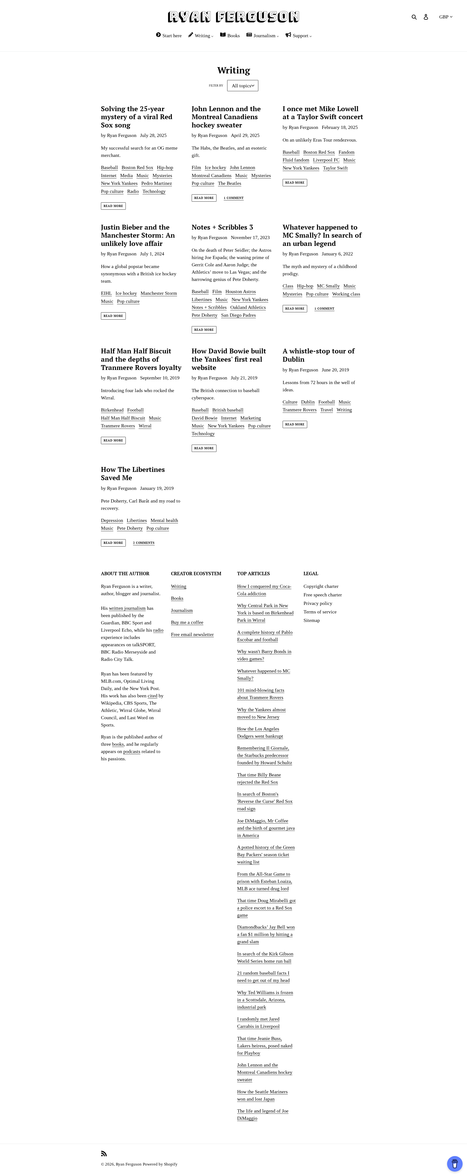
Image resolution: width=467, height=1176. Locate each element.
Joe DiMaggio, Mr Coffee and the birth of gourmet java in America (266, 828)
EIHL (106, 293)
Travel (326, 409)
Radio (133, 191)
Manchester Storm (159, 293)
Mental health (164, 520)
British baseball (227, 410)
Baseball (109, 167)
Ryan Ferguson (129, 1164)
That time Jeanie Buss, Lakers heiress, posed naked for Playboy (264, 1046)
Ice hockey (215, 167)
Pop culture (112, 191)
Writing (344, 409)
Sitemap (312, 620)
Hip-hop (165, 167)
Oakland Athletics (248, 307)
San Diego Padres (238, 315)
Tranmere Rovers (118, 425)
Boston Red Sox (137, 167)
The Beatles (229, 183)
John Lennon (242, 167)
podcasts (131, 751)
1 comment (234, 198)
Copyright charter (321, 586)
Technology (154, 191)
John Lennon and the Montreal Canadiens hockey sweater (264, 1072)
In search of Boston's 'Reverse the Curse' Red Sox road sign (265, 801)
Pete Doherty (204, 315)
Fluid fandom (296, 159)
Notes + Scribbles (209, 307)
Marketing (250, 418)
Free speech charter (323, 594)
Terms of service (320, 611)
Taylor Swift (335, 168)
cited (152, 695)
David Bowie (204, 418)
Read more (113, 206)
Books (177, 598)
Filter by (216, 85)
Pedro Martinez (156, 183)
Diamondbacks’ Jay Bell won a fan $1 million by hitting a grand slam (266, 934)
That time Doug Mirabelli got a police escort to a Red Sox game (266, 908)
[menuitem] (168, 35)
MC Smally (328, 285)
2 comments (144, 543)
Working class (346, 293)
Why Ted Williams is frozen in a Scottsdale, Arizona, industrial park (265, 1000)
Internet (109, 175)
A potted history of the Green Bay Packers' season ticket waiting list (266, 854)
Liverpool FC (326, 159)
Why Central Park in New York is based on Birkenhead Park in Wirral (265, 613)
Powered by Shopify (160, 1164)
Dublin (308, 401)
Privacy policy (318, 603)
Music (142, 175)
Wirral (145, 425)
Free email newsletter (192, 634)
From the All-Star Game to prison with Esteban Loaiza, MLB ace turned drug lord (264, 881)
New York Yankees (119, 183)
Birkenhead (112, 410)
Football (135, 410)
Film (196, 167)
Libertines (202, 299)
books (118, 744)
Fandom (347, 152)
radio (158, 630)
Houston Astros (240, 291)
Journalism (182, 610)
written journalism (127, 608)
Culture (290, 401)
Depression (112, 520)
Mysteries (162, 175)
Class (288, 285)
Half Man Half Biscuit (123, 418)
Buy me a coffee (187, 622)
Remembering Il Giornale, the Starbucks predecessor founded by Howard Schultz (264, 755)
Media (126, 175)
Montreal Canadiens (212, 175)
